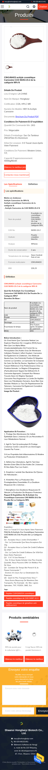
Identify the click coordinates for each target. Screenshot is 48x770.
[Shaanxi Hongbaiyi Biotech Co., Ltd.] (11, 7)
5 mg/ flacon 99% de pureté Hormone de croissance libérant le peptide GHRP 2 (34, 649)
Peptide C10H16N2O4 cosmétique (20, 593)
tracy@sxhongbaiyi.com (13, 2)
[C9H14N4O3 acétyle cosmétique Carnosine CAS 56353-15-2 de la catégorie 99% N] (24, 44)
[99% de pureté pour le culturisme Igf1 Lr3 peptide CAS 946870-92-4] (14, 635)
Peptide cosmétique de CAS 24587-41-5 (22, 598)
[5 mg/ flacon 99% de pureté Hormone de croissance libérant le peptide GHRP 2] (34, 635)
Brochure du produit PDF (27, 117)
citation (43, 6)
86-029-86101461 (39, 2)
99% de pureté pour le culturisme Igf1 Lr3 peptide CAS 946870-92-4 (13, 649)
